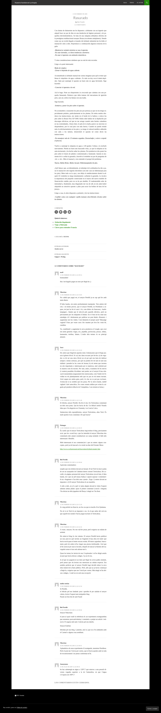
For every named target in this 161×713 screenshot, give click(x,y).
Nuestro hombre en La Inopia (26, 3)
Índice (132, 2)
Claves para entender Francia (66, 227)
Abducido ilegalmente (63, 222)
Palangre (63, 425)
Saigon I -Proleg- (62, 255)
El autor (140, 2)
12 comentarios (80, 25)
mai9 (61, 272)
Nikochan (63, 292)
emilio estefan (64, 583)
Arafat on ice (62, 248)
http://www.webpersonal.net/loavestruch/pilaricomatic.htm (80, 449)
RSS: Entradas (20, 695)
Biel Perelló (81, 22)
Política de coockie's (22, 707)
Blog (125, 2)
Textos (66, 236)
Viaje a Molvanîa (61, 225)
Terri (61, 347)
